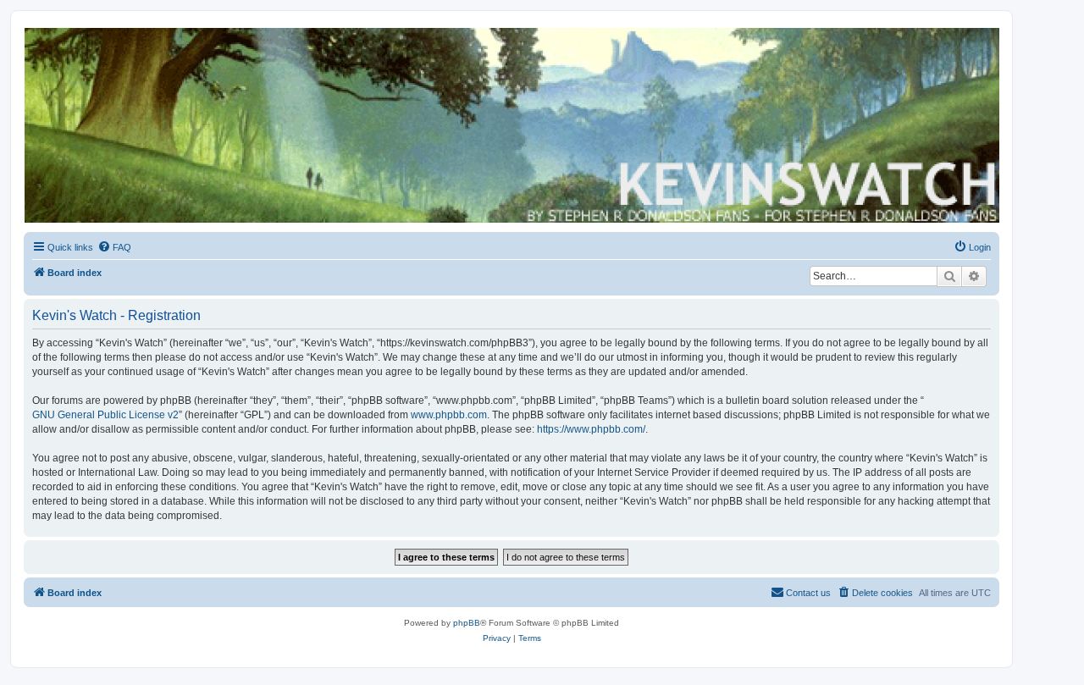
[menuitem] (114, 247)
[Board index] (510, 125)
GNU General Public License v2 (105, 415)
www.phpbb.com (449, 415)
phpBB (466, 622)
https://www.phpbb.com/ (591, 429)
